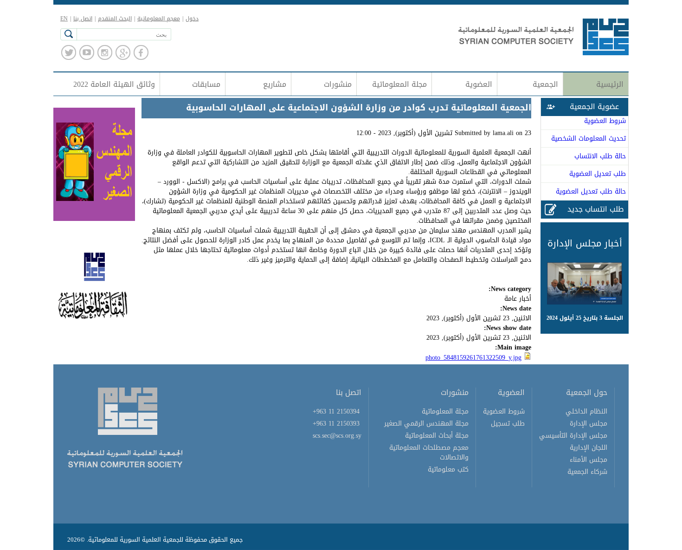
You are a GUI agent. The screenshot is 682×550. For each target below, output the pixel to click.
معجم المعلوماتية (158, 18)
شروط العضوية (605, 121)
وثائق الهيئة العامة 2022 (114, 84)
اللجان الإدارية (588, 447)
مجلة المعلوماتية (399, 84)
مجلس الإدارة (588, 423)
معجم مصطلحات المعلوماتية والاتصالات (429, 452)
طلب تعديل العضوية (597, 174)
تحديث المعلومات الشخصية (588, 138)
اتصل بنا (82, 18)
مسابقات (206, 84)
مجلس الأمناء (588, 459)
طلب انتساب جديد (595, 209)
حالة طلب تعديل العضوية (591, 191)
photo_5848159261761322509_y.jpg (473, 357)
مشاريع (274, 84)
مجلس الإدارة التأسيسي (573, 435)
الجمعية (545, 84)
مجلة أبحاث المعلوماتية (437, 435)
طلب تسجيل (508, 423)
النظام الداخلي (586, 411)
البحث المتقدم (115, 18)
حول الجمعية (586, 392)
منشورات (338, 84)
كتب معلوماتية (448, 469)
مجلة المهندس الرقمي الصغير (426, 423)
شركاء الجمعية (587, 472)
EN (64, 18)
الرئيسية (610, 84)
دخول (192, 18)
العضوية (478, 84)
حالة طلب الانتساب (600, 156)
